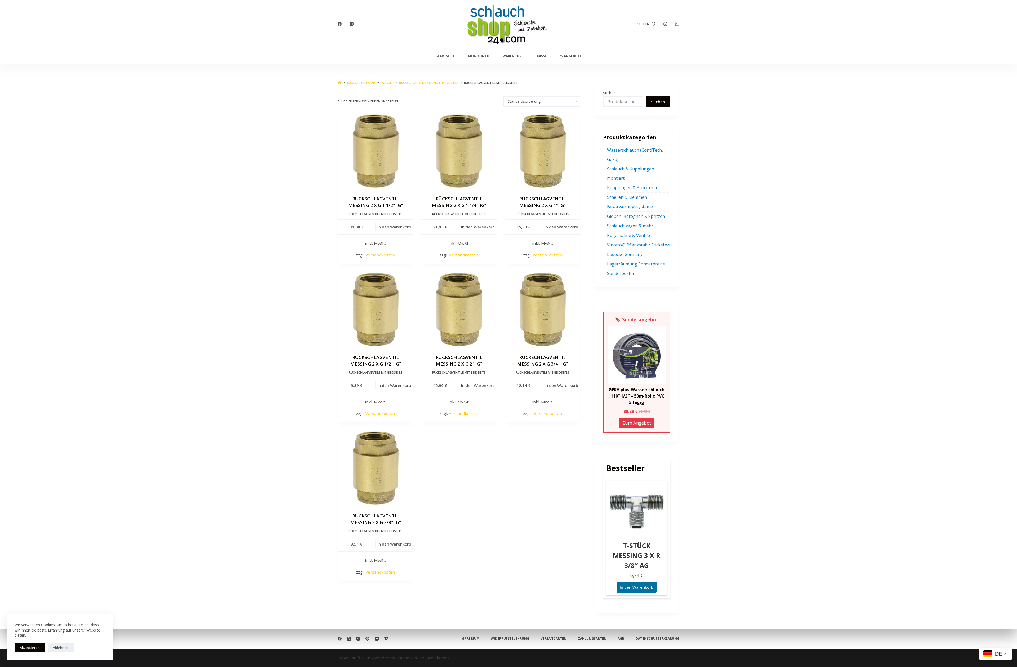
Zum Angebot (636, 423)
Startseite (445, 56)
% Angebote (571, 56)
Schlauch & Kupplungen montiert (630, 173)
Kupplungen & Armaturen (632, 188)
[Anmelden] (665, 24)
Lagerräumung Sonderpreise (636, 264)
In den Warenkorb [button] (394, 226)
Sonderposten (621, 273)
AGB (621, 639)
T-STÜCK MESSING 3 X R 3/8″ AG (636, 555)
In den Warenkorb (636, 587)
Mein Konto (478, 56)
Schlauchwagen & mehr (630, 226)
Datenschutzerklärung (657, 639)
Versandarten (554, 639)
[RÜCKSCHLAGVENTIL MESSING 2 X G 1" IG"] (542, 151)
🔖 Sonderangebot (636, 319)
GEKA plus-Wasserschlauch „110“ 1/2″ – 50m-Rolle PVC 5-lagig (636, 396)
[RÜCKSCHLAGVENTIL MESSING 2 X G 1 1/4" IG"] (459, 151)
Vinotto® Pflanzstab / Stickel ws (638, 245)
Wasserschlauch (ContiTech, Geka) (635, 154)
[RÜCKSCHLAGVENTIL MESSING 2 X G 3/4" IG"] (542, 309)
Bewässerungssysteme (630, 207)
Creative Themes (433, 657)
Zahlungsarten (592, 639)
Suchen (609, 92)
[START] (340, 83)
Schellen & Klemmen (627, 197)
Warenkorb (513, 56)
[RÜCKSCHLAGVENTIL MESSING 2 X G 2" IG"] (459, 309)
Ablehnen (61, 647)
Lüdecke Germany (625, 254)
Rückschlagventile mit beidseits (375, 214)
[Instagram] (352, 24)
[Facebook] (340, 24)
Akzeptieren (30, 647)
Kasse (542, 56)
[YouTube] (377, 639)
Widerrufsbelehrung (510, 639)
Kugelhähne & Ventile (628, 235)
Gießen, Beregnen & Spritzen (636, 216)
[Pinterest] (367, 639)
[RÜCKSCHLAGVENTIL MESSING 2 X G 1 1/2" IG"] (375, 151)
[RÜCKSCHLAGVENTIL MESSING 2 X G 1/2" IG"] (375, 309)
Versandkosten (380, 255)
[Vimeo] (386, 639)
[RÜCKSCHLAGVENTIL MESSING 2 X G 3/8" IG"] (375, 468)
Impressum (469, 639)
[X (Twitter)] (349, 639)
